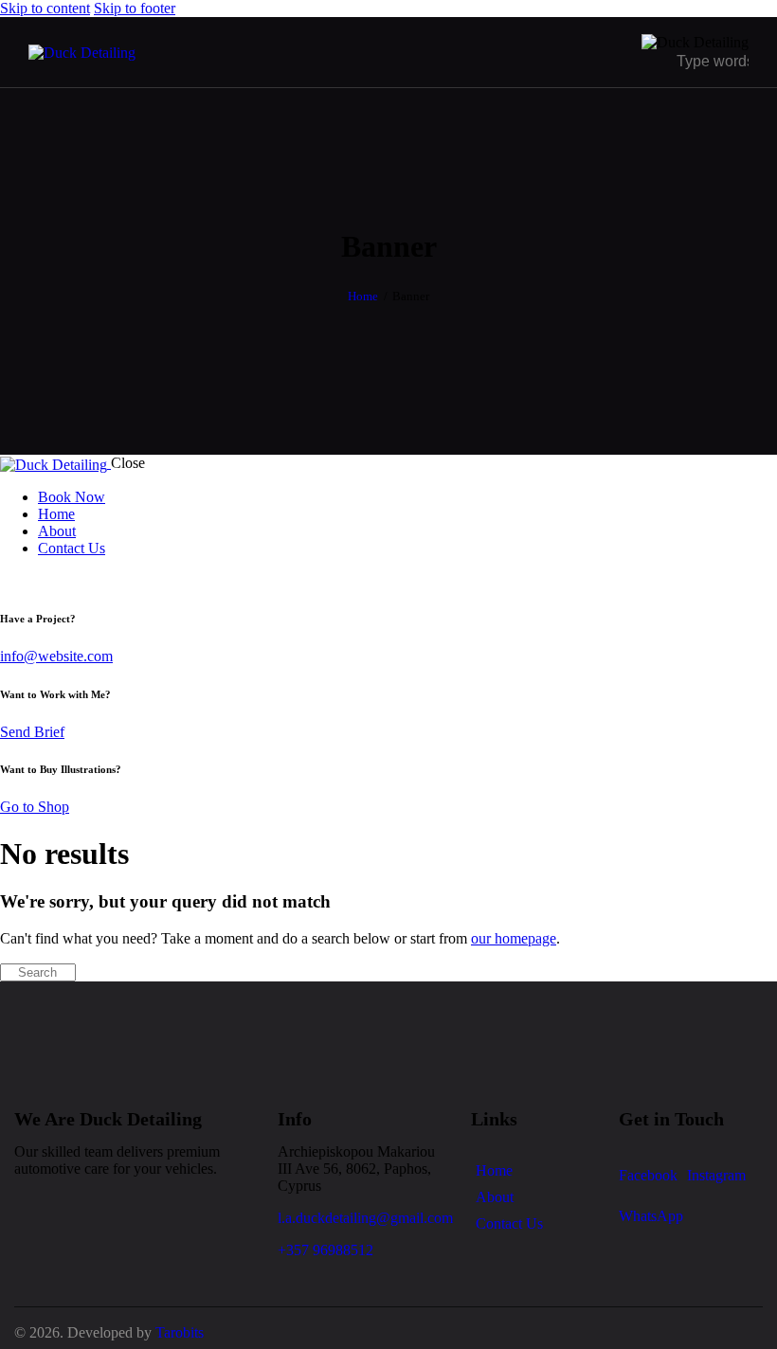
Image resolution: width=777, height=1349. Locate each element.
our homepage (513, 938)
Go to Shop (34, 807)
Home (363, 296)
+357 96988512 (325, 1250)
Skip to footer (134, 8)
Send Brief (32, 732)
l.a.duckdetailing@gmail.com (365, 1218)
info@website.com (56, 656)
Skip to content (45, 8)
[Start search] (5, 972)
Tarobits (179, 1332)
